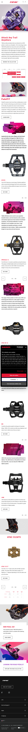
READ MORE (8, 637)
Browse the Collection (9, 61)
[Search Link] (23, 2)
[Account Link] (25, 2)
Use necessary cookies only (14, 383)
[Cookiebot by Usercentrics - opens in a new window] (17, 347)
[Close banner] (25, 347)
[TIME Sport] (14, 2)
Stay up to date (7, 686)
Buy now (5, 271)
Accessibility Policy (14, 728)
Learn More (6, 117)
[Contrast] (19, 727)
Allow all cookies (14, 375)
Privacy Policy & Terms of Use (4, 728)
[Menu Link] (2, 2)
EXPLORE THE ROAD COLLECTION (13, 668)
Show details (20, 371)
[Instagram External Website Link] (9, 692)
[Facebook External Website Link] (1, 692)
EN (3, 720)
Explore (5, 509)
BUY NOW (5, 192)
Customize (13, 379)
